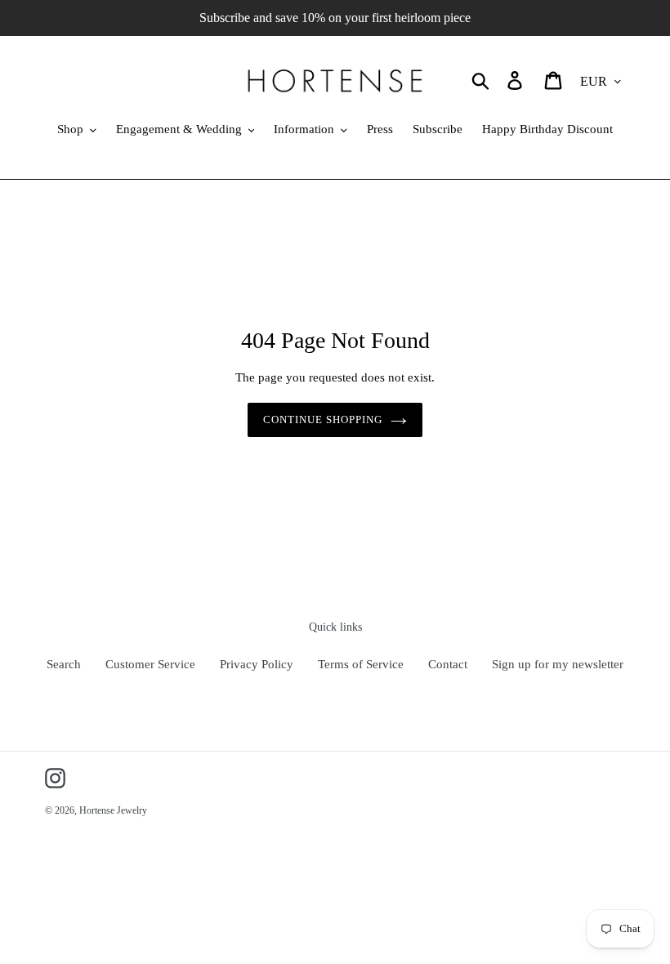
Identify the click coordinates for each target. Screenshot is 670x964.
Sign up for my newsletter (557, 664)
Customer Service (150, 664)
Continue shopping (323, 419)
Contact (447, 664)
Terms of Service (361, 664)
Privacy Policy (256, 664)
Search (64, 664)
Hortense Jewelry (113, 810)
